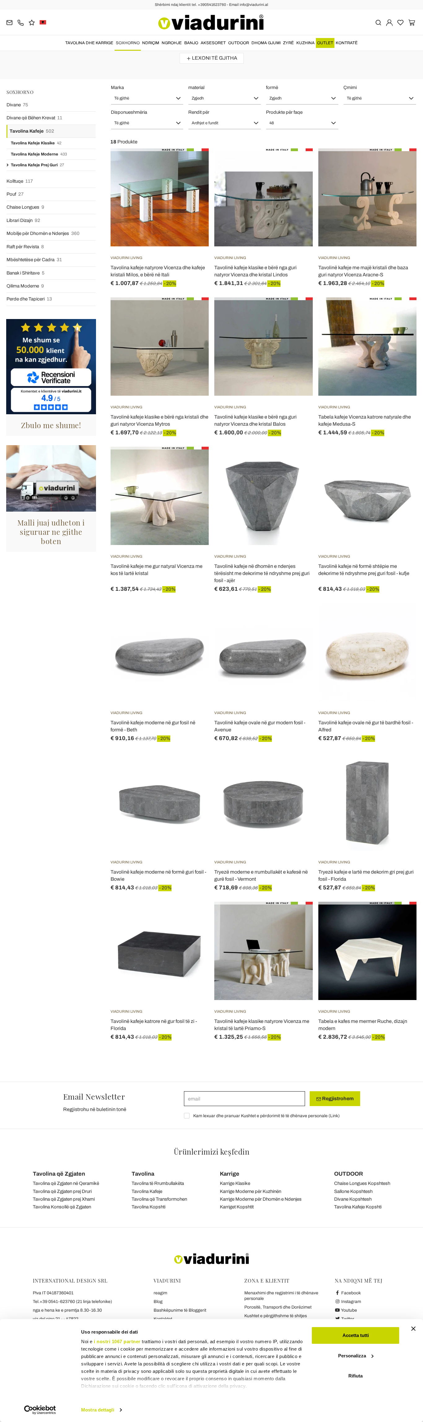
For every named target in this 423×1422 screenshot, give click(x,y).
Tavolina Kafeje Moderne (39, 154)
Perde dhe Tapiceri (29, 298)
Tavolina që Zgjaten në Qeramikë (66, 1183)
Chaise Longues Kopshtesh (362, 1183)
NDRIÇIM (150, 43)
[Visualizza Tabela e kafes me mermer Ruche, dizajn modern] (401, 917)
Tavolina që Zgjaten (59, 1174)
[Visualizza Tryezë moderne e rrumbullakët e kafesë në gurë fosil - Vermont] (297, 768)
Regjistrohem (337, 1098)
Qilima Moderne (25, 285)
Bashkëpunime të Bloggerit (180, 1310)
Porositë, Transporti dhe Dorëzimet (278, 1307)
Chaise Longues (25, 207)
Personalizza (352, 1355)
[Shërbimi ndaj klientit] (20, 22)
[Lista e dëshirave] (193, 179)
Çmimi (350, 87)
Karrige (229, 1174)
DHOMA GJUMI (266, 43)
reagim (160, 1293)
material (196, 87)
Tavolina (143, 1174)
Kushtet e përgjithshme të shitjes (275, 1315)
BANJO (191, 43)
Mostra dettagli (97, 1409)
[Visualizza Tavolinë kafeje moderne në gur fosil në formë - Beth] (193, 618)
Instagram (350, 1301)
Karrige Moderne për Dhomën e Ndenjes (261, 1199)
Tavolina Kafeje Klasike (36, 143)
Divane (17, 104)
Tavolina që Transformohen (159, 1199)
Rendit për (198, 112)
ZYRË (288, 43)
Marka (117, 87)
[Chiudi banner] (413, 1328)
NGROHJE (172, 43)
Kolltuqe (20, 181)
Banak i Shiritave (26, 272)
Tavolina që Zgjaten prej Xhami (64, 1199)
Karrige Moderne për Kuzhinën (250, 1191)
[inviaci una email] (9, 22)
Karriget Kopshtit (237, 1206)
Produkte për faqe (284, 112)
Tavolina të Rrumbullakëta (158, 1183)
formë (272, 87)
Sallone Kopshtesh (353, 1191)
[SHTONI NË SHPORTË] (193, 164)
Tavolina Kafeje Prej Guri (37, 165)
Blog (158, 1301)
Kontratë (347, 43)
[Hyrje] (389, 22)
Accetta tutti (355, 1335)
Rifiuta (355, 1375)
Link (334, 1115)
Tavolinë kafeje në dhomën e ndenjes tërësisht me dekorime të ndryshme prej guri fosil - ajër (262, 573)
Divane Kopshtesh (353, 1199)
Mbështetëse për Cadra (34, 259)
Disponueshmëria (129, 112)
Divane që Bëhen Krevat (34, 117)
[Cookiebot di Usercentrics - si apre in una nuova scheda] (40, 1410)
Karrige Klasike (235, 1183)
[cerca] (378, 22)
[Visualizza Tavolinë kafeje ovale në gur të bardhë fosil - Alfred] (401, 618)
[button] (147, 98)
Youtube (348, 1310)
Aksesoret (213, 43)
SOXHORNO (128, 43)
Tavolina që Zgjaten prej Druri (62, 1191)
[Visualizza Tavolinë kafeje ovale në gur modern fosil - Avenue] (297, 618)
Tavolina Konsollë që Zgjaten (62, 1206)
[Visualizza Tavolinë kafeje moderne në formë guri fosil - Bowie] (193, 768)
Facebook (350, 1293)
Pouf (15, 194)
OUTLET (325, 43)
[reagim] (31, 22)
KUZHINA (305, 43)
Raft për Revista (25, 246)
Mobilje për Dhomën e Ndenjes (43, 233)
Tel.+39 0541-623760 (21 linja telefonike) (72, 1301)
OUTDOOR (238, 43)
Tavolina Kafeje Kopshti (358, 1206)
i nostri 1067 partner (117, 1341)
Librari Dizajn (23, 220)
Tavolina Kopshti (148, 1206)
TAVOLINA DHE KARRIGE (89, 43)
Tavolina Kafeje (32, 131)
